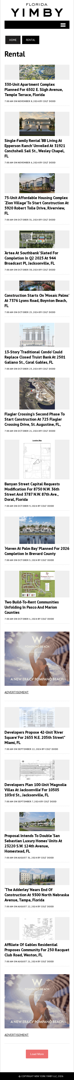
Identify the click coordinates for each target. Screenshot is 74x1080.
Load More (37, 1054)
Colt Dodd (49, 101)
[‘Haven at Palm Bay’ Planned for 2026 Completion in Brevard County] (37, 541)
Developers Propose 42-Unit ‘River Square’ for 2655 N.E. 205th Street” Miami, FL (35, 737)
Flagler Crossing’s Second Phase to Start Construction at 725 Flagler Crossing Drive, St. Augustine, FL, (35, 419)
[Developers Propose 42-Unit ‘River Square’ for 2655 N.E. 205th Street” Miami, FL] (37, 725)
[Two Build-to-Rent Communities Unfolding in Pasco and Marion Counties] (37, 595)
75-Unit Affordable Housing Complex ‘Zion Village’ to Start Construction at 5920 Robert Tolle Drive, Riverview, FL (37, 205)
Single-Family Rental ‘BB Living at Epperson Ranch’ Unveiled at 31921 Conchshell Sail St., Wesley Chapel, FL (35, 148)
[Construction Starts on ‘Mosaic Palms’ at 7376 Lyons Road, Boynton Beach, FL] (37, 288)
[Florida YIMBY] (37, 10)
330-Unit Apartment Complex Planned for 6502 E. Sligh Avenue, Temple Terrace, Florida (34, 89)
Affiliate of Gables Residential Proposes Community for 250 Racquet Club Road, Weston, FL (37, 950)
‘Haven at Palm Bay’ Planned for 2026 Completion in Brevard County (37, 551)
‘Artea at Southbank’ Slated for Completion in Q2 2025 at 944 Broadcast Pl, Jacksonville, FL (31, 258)
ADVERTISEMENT (17, 692)
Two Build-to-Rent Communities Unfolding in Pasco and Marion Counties (32, 607)
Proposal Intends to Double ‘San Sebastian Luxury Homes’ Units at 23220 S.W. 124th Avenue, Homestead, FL (33, 843)
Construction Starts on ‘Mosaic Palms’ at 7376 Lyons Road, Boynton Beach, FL (37, 300)
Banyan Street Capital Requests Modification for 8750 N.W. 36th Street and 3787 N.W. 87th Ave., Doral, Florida (32, 491)
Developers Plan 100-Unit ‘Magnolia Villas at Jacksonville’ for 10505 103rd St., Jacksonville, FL (36, 790)
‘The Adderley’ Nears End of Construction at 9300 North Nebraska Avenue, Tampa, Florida (37, 895)
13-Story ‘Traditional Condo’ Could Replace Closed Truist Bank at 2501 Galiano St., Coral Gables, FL (35, 357)
